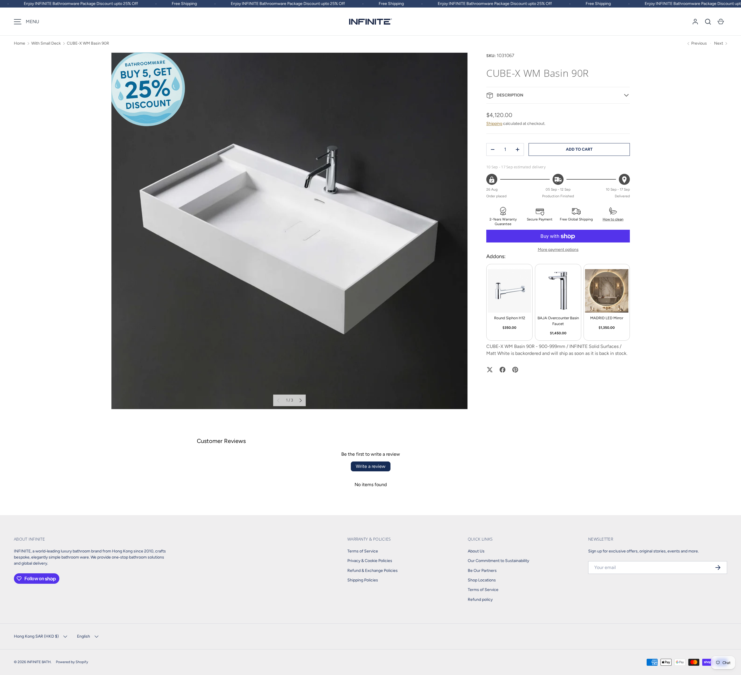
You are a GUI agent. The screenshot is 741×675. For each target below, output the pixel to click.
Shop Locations (482, 580)
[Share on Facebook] (502, 369)
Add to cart (579, 149)
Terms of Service (362, 551)
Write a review (371, 466)
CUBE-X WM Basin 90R (88, 43)
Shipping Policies (362, 580)
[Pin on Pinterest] (515, 369)
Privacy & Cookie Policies (369, 560)
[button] (708, 21)
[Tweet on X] (489, 369)
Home (19, 43)
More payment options (558, 249)
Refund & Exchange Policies (372, 570)
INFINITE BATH (39, 662)
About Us (476, 551)
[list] (289, 231)
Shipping (494, 123)
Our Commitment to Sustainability (498, 560)
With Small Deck (46, 43)
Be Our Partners (482, 570)
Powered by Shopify (72, 662)
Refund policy (480, 599)
